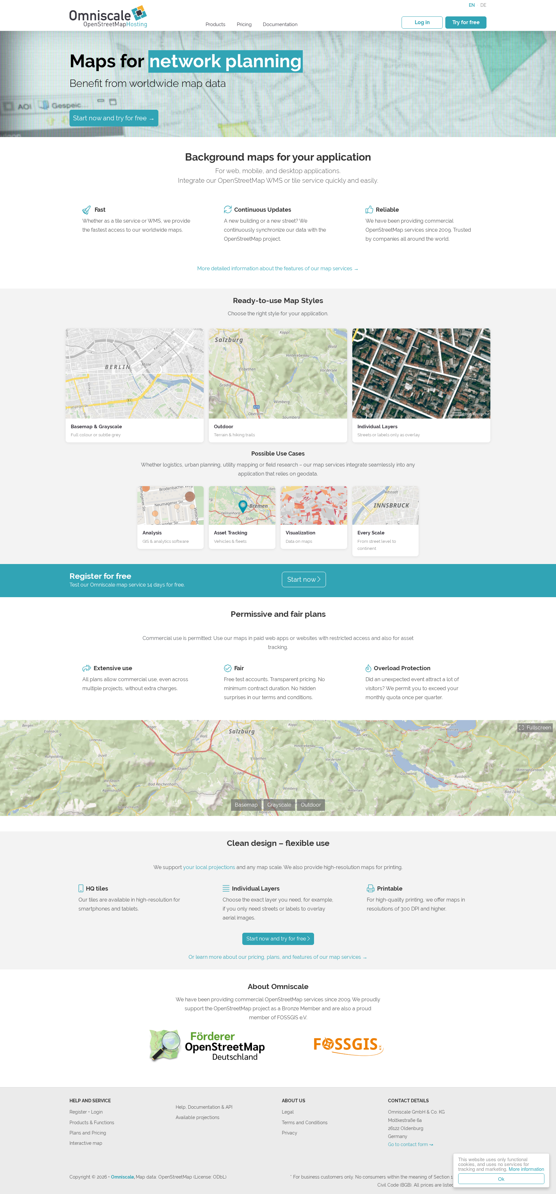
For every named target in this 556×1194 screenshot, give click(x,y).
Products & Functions (92, 1122)
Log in (422, 22)
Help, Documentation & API (204, 1107)
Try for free (466, 22)
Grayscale (279, 805)
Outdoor (311, 805)
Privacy (289, 1132)
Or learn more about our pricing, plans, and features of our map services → (278, 957)
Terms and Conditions (305, 1122)
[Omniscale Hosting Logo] (108, 16)
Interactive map (86, 1143)
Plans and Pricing (88, 1132)
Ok (501, 1178)
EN (472, 5)
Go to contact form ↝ (410, 1144)
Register (79, 1112)
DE (483, 5)
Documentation (280, 24)
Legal (288, 1112)
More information (526, 1168)
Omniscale (122, 1177)
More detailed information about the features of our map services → (278, 268)
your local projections (209, 867)
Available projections (197, 1117)
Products (215, 24)
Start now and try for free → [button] (114, 118)
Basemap (246, 805)
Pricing (244, 24)
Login (97, 1112)
